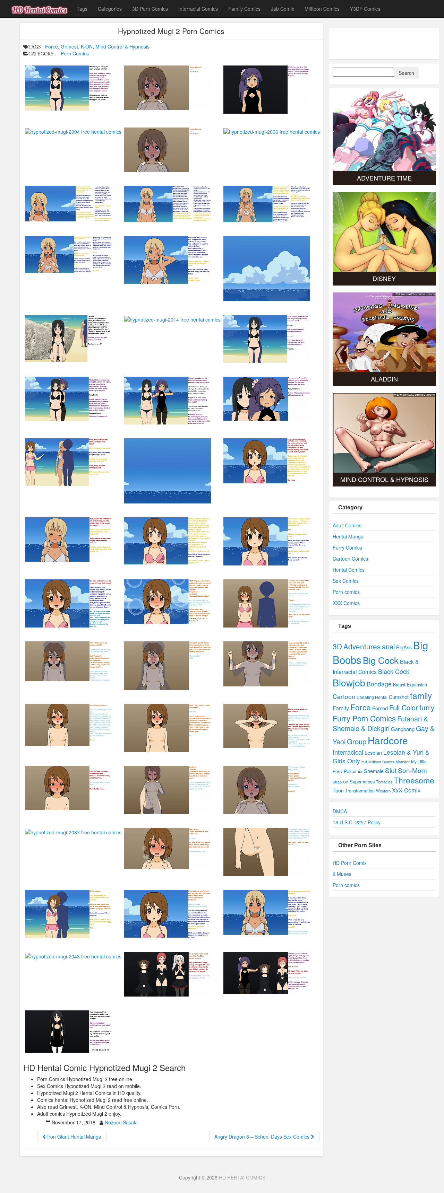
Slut (390, 770)
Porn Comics (75, 53)
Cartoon (344, 696)
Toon (338, 790)
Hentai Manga (348, 536)
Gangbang (403, 729)
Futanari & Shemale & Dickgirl (380, 723)
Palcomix (353, 771)
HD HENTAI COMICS (242, 1177)
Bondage (379, 683)
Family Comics (244, 8)
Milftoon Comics (322, 8)
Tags (82, 8)
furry (426, 707)
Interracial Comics (198, 8)
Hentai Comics (349, 569)
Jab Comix (282, 8)
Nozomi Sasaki (121, 1122)
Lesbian (373, 752)
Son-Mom (412, 770)
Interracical (348, 751)
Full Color (403, 707)
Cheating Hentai (372, 697)
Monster (403, 761)
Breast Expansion (410, 685)
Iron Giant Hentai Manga (73, 1136)
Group (356, 741)
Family (341, 708)
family (421, 695)
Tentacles (384, 781)
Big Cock (381, 659)
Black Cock (393, 671)
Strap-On (340, 781)
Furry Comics (347, 547)
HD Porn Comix (350, 862)
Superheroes (362, 781)
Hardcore (388, 740)
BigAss (404, 647)
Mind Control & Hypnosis (122, 46)
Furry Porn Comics (364, 717)
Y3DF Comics (365, 8)
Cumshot (399, 696)
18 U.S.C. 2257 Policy (357, 822)
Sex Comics (346, 580)
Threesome (414, 780)
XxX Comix (406, 790)
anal (388, 646)
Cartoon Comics (350, 558)
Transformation (360, 790)
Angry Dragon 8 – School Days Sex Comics (262, 1136)
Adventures (362, 646)
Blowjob (349, 682)
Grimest (69, 46)
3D (337, 646)
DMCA (340, 811)
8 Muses (342, 873)
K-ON (87, 46)
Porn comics (346, 591)
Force (51, 46)
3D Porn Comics (150, 8)
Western (383, 790)
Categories (110, 8)
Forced (380, 708)
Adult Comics (347, 525)
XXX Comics (346, 602)
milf (364, 761)
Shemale (374, 770)
